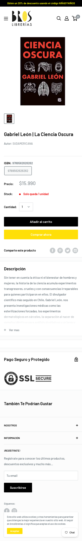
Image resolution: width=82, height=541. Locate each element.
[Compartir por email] (75, 250)
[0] (74, 18)
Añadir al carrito (41, 221)
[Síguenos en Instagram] (14, 511)
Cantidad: (10, 207)
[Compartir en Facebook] (52, 250)
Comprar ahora (41, 234)
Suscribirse (18, 487)
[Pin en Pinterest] (60, 250)
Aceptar (14, 531)
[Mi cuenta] (67, 18)
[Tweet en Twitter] (67, 250)
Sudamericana (23, 143)
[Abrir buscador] (59, 18)
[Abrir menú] (6, 18)
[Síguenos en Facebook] (7, 511)
